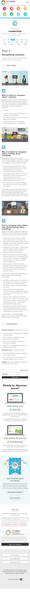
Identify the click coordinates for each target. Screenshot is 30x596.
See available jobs (15, 558)
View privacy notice (15, 562)
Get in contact (15, 555)
